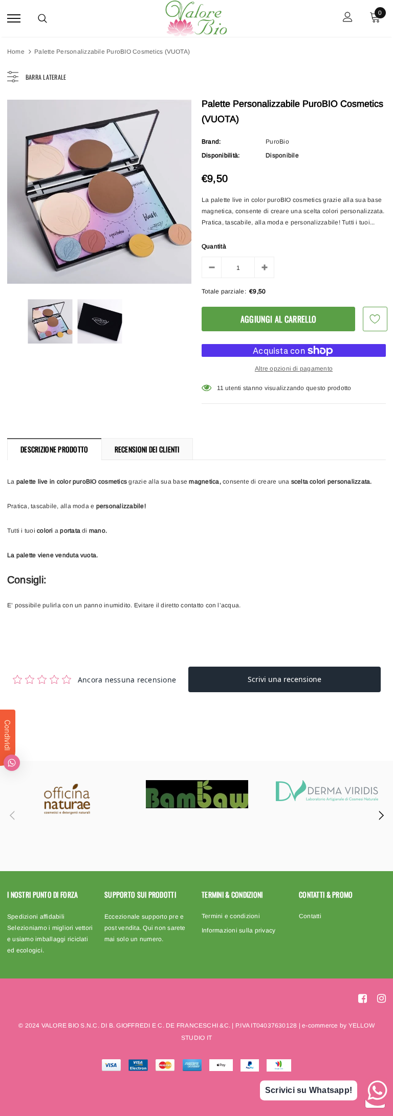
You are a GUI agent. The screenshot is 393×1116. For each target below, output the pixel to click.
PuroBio (277, 141)
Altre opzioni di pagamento (294, 368)
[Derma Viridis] (327, 790)
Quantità (214, 246)
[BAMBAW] (197, 794)
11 (220, 388)
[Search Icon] (42, 18)
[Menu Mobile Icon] (13, 18)
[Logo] (195, 17)
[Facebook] (362, 998)
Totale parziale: (224, 291)
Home (16, 51)
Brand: (211, 141)
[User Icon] (348, 18)
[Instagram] (381, 998)
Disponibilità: (220, 155)
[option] (99, 192)
